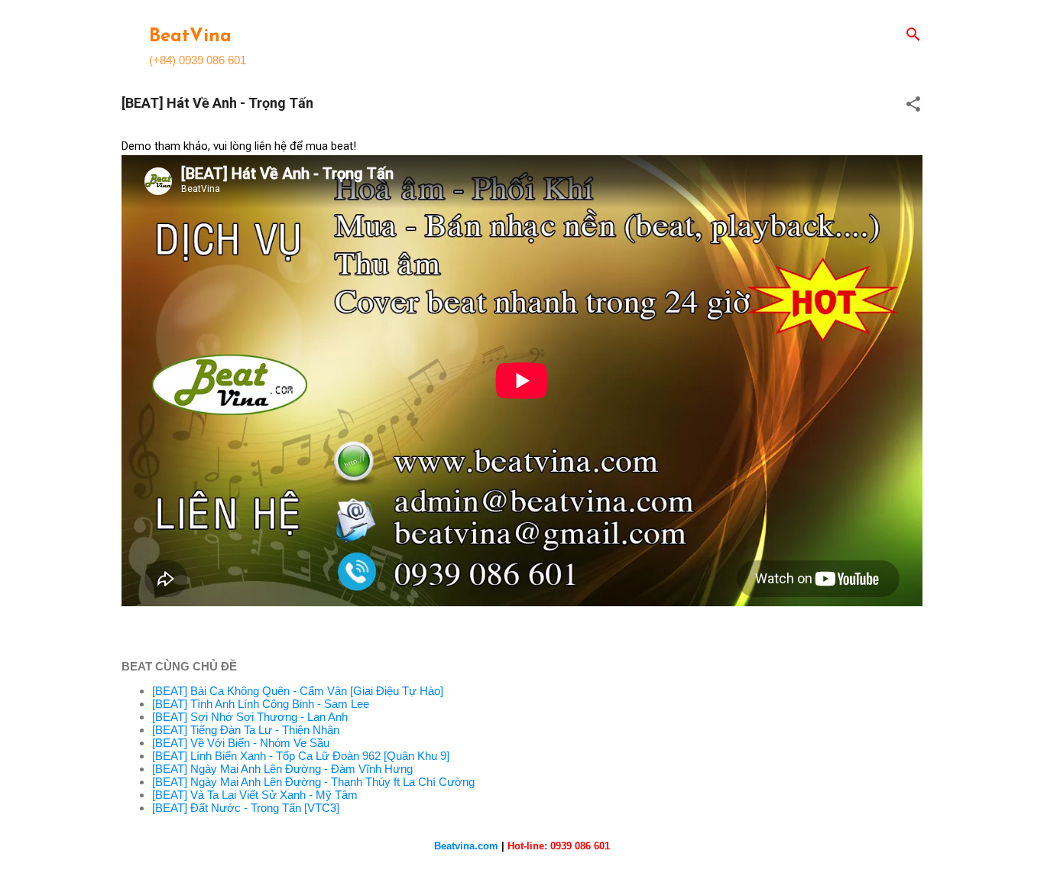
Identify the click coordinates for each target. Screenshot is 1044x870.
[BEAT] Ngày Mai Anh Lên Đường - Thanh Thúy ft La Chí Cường (313, 781)
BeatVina (190, 37)
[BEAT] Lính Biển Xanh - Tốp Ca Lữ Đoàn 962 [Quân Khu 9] (300, 755)
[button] (913, 105)
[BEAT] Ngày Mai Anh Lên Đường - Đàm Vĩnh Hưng (282, 768)
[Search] (913, 35)
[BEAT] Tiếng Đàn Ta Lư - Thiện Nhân (245, 729)
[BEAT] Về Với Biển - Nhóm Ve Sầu (240, 742)
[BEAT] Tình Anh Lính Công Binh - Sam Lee (260, 703)
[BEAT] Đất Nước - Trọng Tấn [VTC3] (245, 807)
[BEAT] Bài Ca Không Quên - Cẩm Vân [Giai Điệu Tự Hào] (297, 690)
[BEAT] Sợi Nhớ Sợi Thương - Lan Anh (250, 716)
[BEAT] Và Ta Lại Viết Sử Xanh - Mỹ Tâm (255, 794)
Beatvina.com (466, 846)
